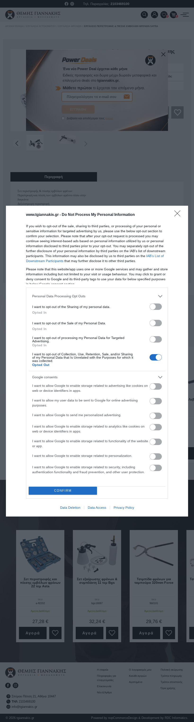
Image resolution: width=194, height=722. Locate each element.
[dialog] (97, 361)
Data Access (97, 507)
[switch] (156, 306)
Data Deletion (70, 507)
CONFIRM (63, 490)
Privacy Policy (124, 507)
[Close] (178, 214)
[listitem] (97, 296)
